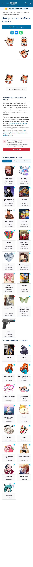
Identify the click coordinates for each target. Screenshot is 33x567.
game (5, 133)
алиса (17, 133)
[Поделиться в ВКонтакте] (16, 32)
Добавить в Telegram (17, 27)
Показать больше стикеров (17, 89)
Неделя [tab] (16, 161)
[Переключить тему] (30, 3)
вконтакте (23, 133)
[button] (3, 3)
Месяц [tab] (26, 161)
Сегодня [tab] (7, 161)
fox (25, 131)
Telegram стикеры (7, 12)
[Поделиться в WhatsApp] (21, 32)
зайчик (5, 135)
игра (10, 135)
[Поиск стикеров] (26, 3)
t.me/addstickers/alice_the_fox (18, 123)
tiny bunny (11, 133)
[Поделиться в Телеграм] (12, 32)
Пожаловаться (16, 149)
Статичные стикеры (21, 12)
